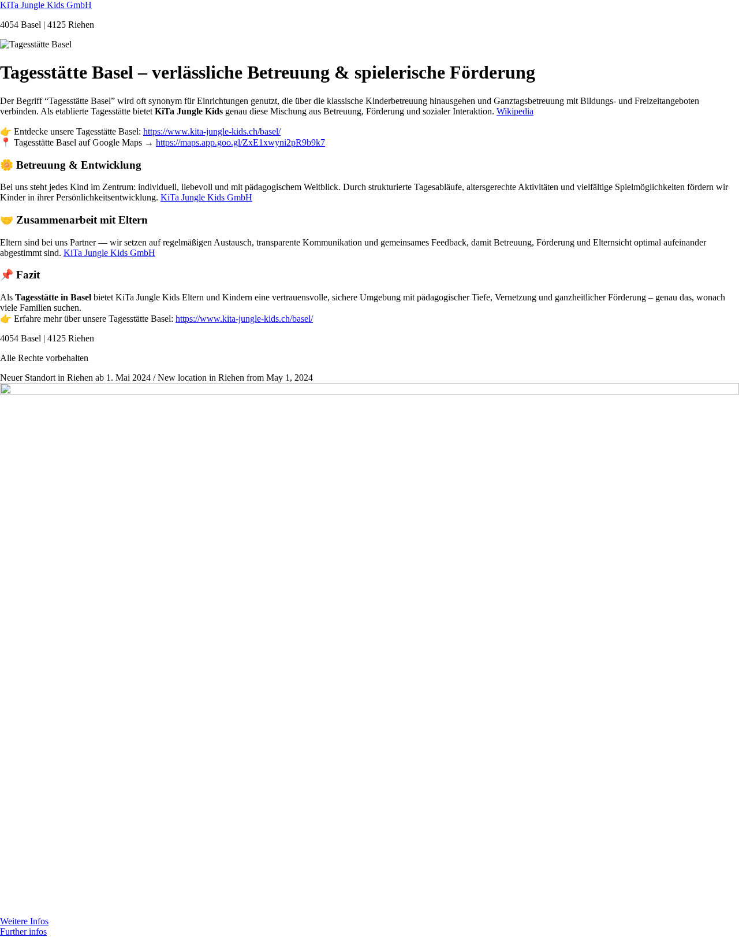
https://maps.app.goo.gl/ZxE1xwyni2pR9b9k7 (240, 142)
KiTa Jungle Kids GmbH (46, 5)
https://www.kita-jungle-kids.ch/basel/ (212, 131)
